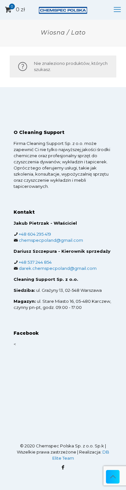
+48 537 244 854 (35, 262)
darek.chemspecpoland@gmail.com (58, 268)
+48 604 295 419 (35, 234)
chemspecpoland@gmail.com (51, 240)
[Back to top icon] (113, 477)
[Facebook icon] (63, 467)
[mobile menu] (117, 9)
